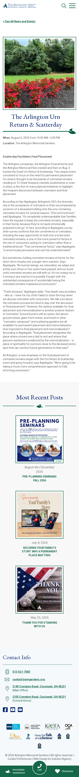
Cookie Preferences (20, 758)
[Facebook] (5, 709)
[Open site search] (63, 6)
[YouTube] (12, 709)
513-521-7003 (21, 671)
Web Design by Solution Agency (52, 758)
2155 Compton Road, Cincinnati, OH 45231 (39, 696)
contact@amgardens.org (28, 679)
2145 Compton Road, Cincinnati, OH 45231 (39, 686)
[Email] (20, 709)
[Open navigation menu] (72, 6)
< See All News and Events (19, 21)
